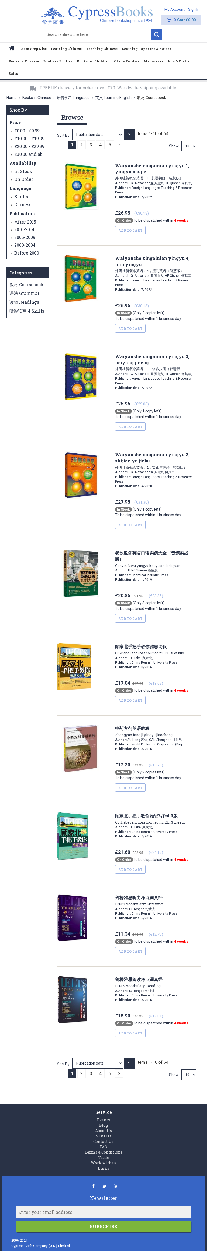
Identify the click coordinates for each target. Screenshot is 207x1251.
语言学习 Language (74, 98)
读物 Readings (24, 302)
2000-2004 (25, 245)
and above (32, 154)
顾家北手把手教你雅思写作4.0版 (150, 819)
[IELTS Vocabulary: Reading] (98, 1063)
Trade (103, 1157)
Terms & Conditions (104, 1152)
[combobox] (97, 34)
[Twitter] (104, 1186)
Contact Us (103, 1141)
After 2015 (25, 222)
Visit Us (103, 1136)
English (22, 196)
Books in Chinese (37, 98)
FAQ (103, 1146)
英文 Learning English (113, 98)
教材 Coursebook (26, 284)
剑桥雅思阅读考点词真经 (139, 982)
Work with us (103, 1162)
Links (103, 1168)
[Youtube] (115, 1186)
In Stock (23, 171)
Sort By (63, 135)
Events (103, 1119)
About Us (103, 1130)
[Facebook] (93, 1186)
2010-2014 (24, 229)
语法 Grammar (24, 293)
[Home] (11, 49)
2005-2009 (25, 237)
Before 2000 (26, 253)
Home (12, 98)
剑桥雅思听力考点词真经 (139, 900)
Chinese (23, 204)
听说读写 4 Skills (26, 311)
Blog (103, 1125)
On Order (23, 179)
